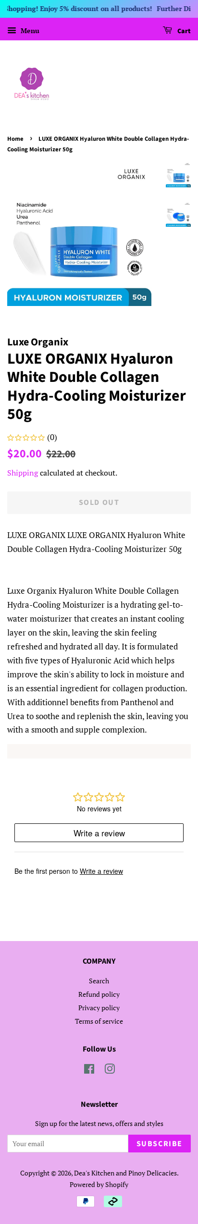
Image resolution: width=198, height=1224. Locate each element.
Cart (183, 31)
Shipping (22, 472)
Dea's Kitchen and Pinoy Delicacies (125, 1172)
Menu (29, 30)
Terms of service (99, 1021)
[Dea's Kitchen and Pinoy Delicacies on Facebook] (89, 1070)
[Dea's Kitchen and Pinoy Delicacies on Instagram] (109, 1070)
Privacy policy (99, 1007)
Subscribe (159, 1143)
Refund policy (99, 994)
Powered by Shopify (99, 1184)
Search (99, 980)
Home (15, 139)
